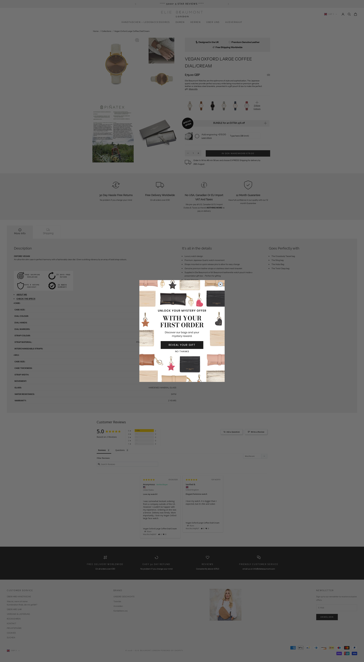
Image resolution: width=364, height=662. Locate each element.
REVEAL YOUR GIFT (182, 345)
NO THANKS (182, 351)
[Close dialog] (220, 284)
